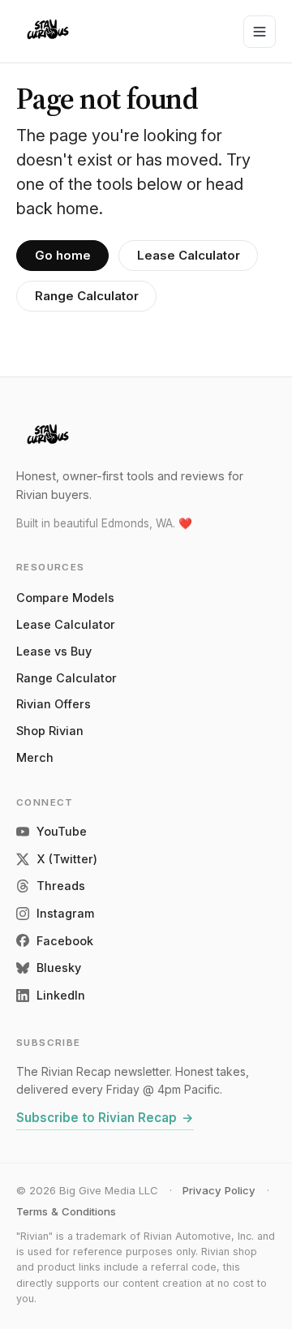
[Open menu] (259, 31)
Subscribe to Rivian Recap (105, 1117)
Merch (35, 757)
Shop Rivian (50, 731)
